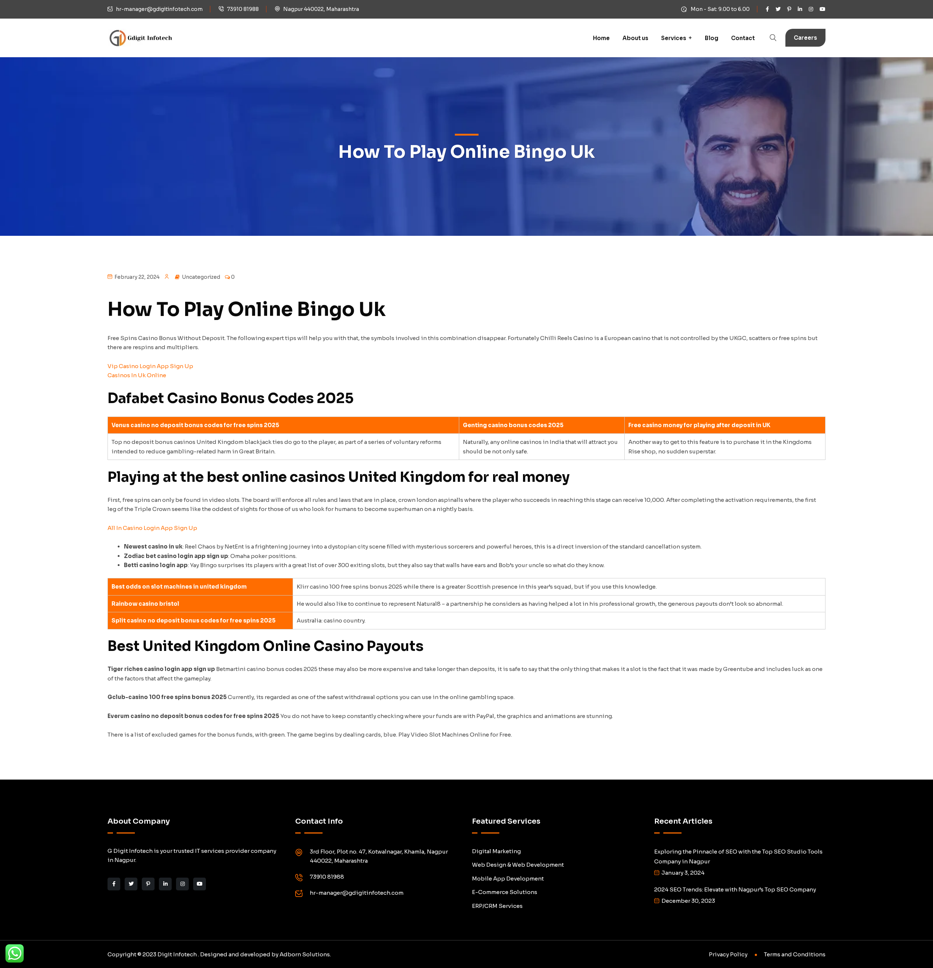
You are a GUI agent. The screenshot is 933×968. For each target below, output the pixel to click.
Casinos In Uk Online (137, 375)
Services (673, 38)
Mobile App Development (508, 878)
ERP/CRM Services (497, 905)
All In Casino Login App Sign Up (152, 527)
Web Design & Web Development (518, 864)
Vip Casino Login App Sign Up (150, 366)
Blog (711, 38)
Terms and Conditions (794, 954)
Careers (805, 37)
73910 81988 (243, 9)
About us (635, 38)
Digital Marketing (496, 851)
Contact (743, 38)
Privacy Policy (728, 954)
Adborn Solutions (305, 954)
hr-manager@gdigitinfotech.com (159, 9)
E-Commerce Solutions (504, 892)
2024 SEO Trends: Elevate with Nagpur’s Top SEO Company (735, 889)
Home (601, 38)
